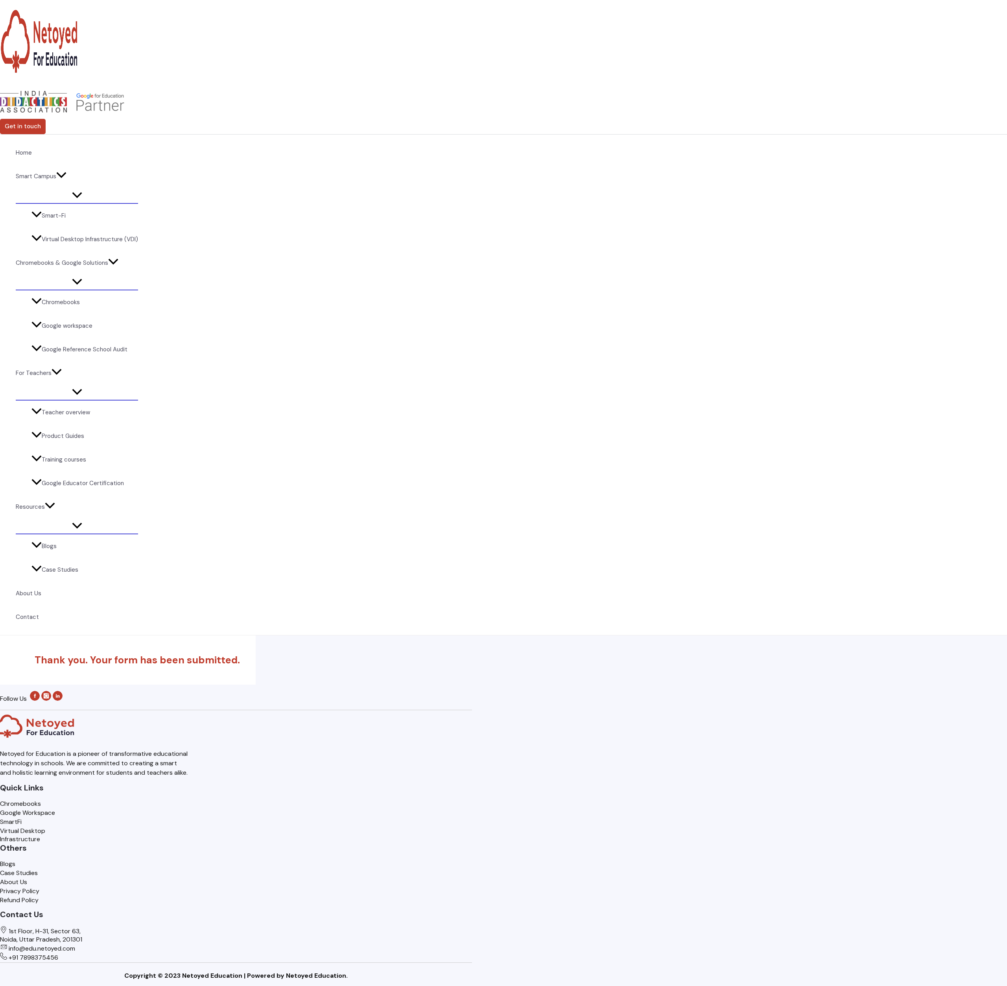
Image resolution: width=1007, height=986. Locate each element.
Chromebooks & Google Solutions (62, 263)
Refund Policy (19, 900)
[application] (61, 176)
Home (24, 153)
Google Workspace (27, 813)
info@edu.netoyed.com (42, 948)
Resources (30, 507)
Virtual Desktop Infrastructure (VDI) (90, 239)
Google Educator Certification (83, 483)
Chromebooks (61, 302)
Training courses (64, 459)
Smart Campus (36, 176)
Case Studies (60, 570)
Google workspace (67, 326)
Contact (27, 617)
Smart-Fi (54, 216)
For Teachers (34, 373)
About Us (28, 593)
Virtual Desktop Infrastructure (22, 835)
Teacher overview (66, 412)
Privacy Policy (19, 891)
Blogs (49, 546)
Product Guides (63, 436)
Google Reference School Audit (84, 349)
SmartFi (11, 822)
